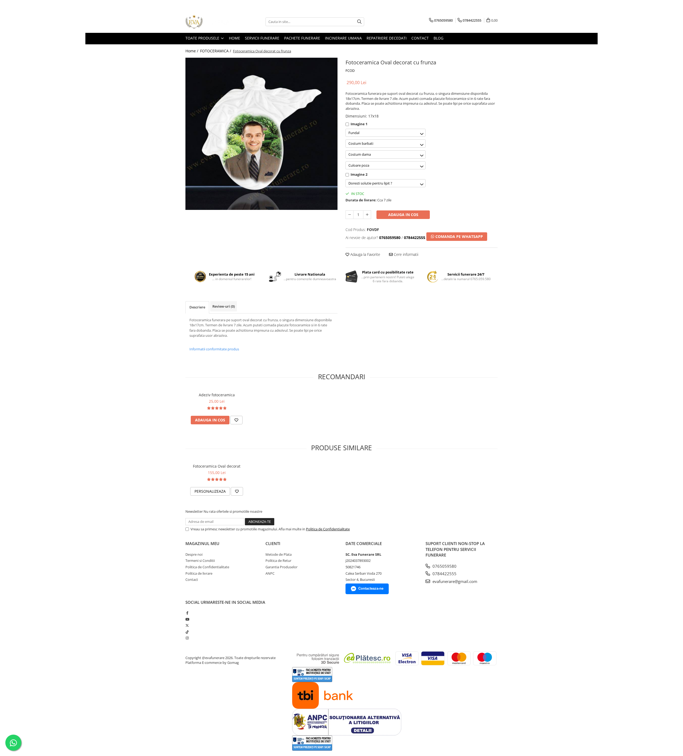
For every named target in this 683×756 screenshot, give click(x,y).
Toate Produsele (202, 38)
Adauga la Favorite (364, 254)
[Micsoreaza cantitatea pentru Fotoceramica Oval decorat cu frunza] (350, 214)
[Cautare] (359, 21)
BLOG (438, 38)
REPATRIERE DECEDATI (387, 38)
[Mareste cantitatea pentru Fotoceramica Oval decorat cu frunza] (367, 214)
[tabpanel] (261, 134)
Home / (192, 50)
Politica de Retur (278, 560)
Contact (191, 579)
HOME (234, 38)
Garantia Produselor (281, 567)
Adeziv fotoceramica (217, 394)
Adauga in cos (403, 214)
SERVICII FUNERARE (262, 38)
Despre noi (193, 554)
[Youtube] (187, 619)
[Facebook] (187, 612)
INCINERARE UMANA (343, 38)
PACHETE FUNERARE (302, 38)
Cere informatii (405, 254)
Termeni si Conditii (200, 560)
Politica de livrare (198, 573)
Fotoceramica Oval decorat (216, 466)
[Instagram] (187, 638)
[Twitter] (187, 625)
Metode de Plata (278, 554)
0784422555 (443, 573)
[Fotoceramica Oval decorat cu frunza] (261, 134)
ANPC (270, 573)
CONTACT (420, 38)
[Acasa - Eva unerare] (212, 22)
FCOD (350, 70)
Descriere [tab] (197, 307)
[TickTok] (187, 631)
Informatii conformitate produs (214, 349)
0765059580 (443, 566)
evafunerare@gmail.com (454, 581)
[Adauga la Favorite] (236, 420)
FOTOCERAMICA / (216, 50)
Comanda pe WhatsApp (458, 236)
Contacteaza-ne (370, 588)
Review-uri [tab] (223, 306)
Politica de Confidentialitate (328, 529)
